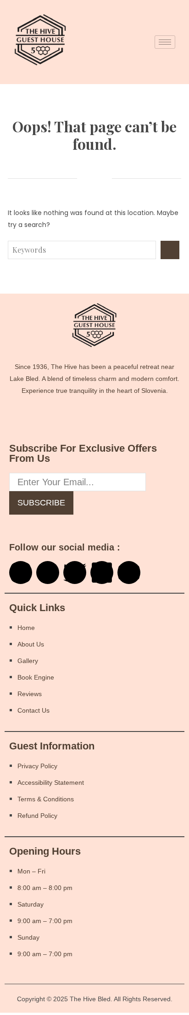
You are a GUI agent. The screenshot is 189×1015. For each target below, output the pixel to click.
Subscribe (41, 502)
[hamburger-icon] (165, 42)
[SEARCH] (170, 250)
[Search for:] (84, 250)
